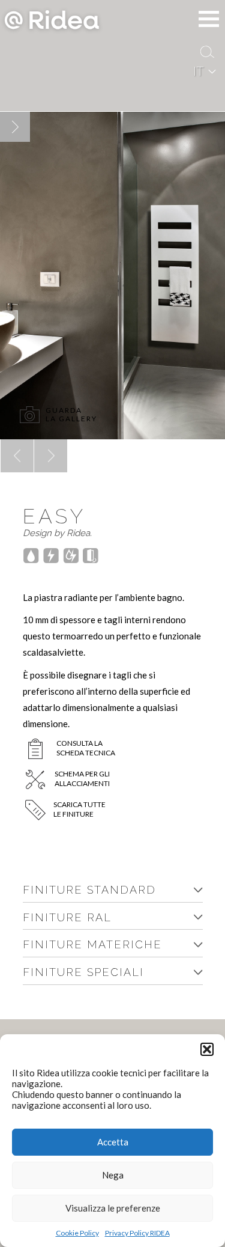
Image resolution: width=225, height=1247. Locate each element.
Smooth (35, 439)
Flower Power (3, 439)
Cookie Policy (77, 1232)
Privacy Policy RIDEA (137, 1232)
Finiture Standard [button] (89, 889)
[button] (207, 1049)
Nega (113, 1174)
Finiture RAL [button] (67, 917)
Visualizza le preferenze (112, 1208)
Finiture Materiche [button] (92, 944)
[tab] (113, 890)
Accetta (112, 1141)
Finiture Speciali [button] (83, 972)
